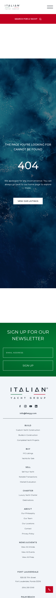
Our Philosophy (28, 513)
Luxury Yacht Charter (28, 495)
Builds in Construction (28, 435)
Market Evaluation (28, 482)
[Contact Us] (49, 589)
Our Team (28, 518)
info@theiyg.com (28, 413)
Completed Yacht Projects (28, 440)
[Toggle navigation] (50, 7)
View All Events (28, 552)
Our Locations (28, 523)
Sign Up (28, 365)
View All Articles (28, 547)
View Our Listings (28, 201)
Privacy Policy (28, 533)
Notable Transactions (28, 477)
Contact (28, 528)
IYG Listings (28, 453)
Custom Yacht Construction (28, 430)
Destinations (28, 500)
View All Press (28, 557)
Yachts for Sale (28, 458)
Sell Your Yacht (28, 472)
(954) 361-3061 (28, 587)
